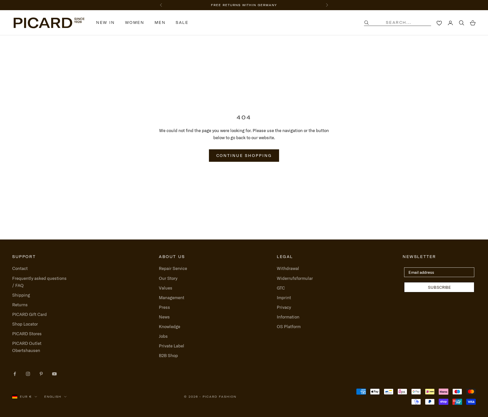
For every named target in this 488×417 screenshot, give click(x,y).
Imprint (284, 297)
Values (165, 288)
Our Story (168, 278)
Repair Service (173, 268)
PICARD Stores (27, 333)
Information (288, 316)
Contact (20, 268)
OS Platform (289, 326)
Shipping (21, 295)
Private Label (171, 345)
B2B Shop (168, 355)
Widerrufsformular (295, 278)
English (53, 396)
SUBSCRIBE (439, 287)
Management (171, 297)
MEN (160, 22)
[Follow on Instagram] (27, 373)
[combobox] (403, 23)
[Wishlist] (439, 23)
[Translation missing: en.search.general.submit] (366, 22)
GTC (281, 288)
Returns (20, 304)
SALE (182, 22)
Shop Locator (25, 324)
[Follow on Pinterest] (41, 373)
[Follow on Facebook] (14, 373)
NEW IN (105, 22)
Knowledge (169, 326)
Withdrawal (288, 268)
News (164, 316)
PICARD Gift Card (29, 314)
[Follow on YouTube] (54, 373)
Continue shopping (244, 155)
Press (164, 307)
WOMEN (134, 22)
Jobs (163, 336)
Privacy (284, 307)
